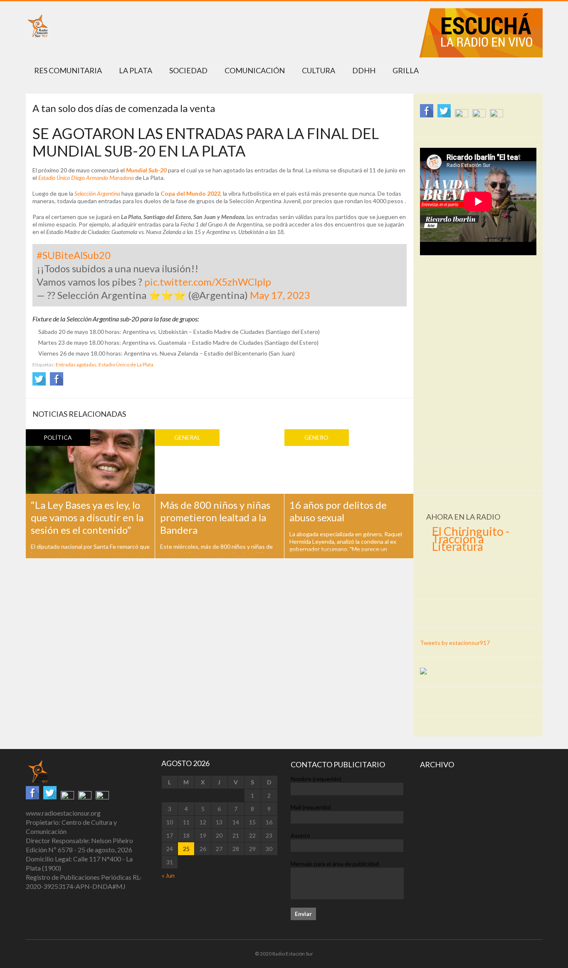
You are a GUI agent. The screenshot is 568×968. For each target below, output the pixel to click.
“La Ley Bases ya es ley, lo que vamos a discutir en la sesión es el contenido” (87, 517)
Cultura (318, 70)
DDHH (363, 70)
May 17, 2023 (280, 295)
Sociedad (188, 70)
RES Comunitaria (68, 70)
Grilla (406, 70)
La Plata (135, 70)
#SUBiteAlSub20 (74, 255)
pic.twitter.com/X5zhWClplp (207, 282)
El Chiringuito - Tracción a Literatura (470, 538)
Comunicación (255, 70)
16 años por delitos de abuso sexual (338, 511)
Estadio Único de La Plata (126, 364)
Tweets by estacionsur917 (455, 642)
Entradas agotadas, (77, 364)
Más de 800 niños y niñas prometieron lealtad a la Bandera (215, 517)
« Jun (168, 875)
